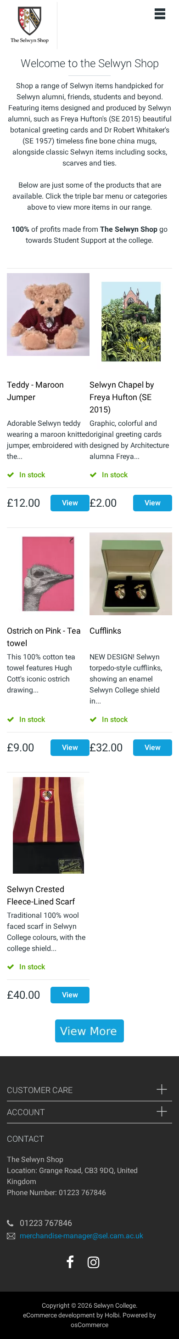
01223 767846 (46, 1223)
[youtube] (113, 1265)
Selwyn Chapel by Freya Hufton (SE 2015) (122, 397)
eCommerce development (59, 1315)
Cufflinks (105, 630)
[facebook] (70, 1262)
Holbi (112, 1315)
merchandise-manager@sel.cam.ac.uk (81, 1235)
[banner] (89, 1030)
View (70, 502)
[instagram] (93, 1262)
